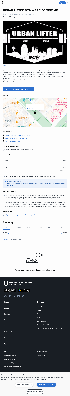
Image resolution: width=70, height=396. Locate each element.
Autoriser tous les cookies (46, 385)
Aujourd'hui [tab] (6, 227)
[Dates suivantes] (66, 227)
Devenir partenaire (10, 359)
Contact (39, 314)
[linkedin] (19, 296)
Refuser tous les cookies (24, 385)
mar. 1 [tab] (60, 227)
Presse (39, 310)
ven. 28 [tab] (19, 227)
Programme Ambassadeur (12, 366)
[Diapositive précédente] (63, 66)
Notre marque (41, 321)
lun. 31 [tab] (50, 227)
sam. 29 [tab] (29, 227)
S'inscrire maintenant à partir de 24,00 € (18, 89)
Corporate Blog (9, 363)
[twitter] (10, 296)
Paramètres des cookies (35, 391)
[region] (35, 384)
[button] (18, 308)
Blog (38, 317)
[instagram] (14, 296)
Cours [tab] (6, 239)
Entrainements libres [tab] (16, 239)
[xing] (23, 296)
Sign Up (62, 3)
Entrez (9, 183)
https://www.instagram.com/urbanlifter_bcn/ (20, 215)
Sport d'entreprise (10, 355)
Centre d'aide (41, 355)
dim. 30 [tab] (40, 227)
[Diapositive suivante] (66, 66)
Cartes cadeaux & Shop (44, 325)
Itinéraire (31, 108)
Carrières (40, 306)
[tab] (3, 65)
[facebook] (5, 296)
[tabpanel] (35, 257)
